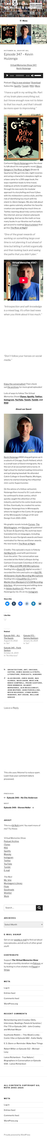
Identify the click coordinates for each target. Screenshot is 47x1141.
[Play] (7, 75)
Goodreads (9, 890)
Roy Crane (23, 695)
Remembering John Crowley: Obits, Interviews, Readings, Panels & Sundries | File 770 (23, 1023)
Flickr (6, 886)
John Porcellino (31, 690)
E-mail (7, 870)
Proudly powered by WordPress (17, 1135)
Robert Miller (10, 1049)
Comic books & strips (28, 672)
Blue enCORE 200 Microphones (24, 566)
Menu (24, 21)
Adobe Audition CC (15, 588)
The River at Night (18, 228)
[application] (23, 75)
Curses (31, 524)
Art (26, 670)
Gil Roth (15, 825)
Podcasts (26, 674)
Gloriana (26, 527)
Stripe (7, 970)
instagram (33, 592)
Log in (7, 988)
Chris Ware (28, 678)
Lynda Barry (31, 692)
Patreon (36, 963)
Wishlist (8, 893)
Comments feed (11, 998)
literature (14, 674)
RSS (32, 86)
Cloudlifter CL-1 (24, 579)
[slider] (38, 75)
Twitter (38, 396)
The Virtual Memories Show (20, 6)
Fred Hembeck (15, 685)
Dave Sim (34, 680)
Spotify (17, 86)
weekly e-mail (20, 940)
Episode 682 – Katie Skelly (30, 1038)
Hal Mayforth (10, 553)
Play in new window (21, 82)
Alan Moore (14, 678)
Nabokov (12, 695)
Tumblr (35, 400)
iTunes (23, 396)
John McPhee (14, 690)
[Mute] (32, 75)
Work (6, 896)
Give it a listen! (31, 225)
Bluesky (7, 854)
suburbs (37, 674)
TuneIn (25, 86)
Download (36, 82)
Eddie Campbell (16, 683)
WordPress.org (11, 1004)
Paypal (34, 966)
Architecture (15, 670)
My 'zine (7, 880)
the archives (13, 387)
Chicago (33, 670)
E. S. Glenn (8, 1043)
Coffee (11, 672)
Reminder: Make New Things (30, 1043)
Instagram (9, 400)
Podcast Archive (11, 841)
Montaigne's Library (13, 883)
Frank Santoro (34, 683)
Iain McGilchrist (29, 688)
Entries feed (9, 993)
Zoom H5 (21, 569)
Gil (27, 51)
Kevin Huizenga (21, 163)
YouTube (19, 400)
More (37, 86)
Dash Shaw (22, 680)
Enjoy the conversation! (15, 384)
